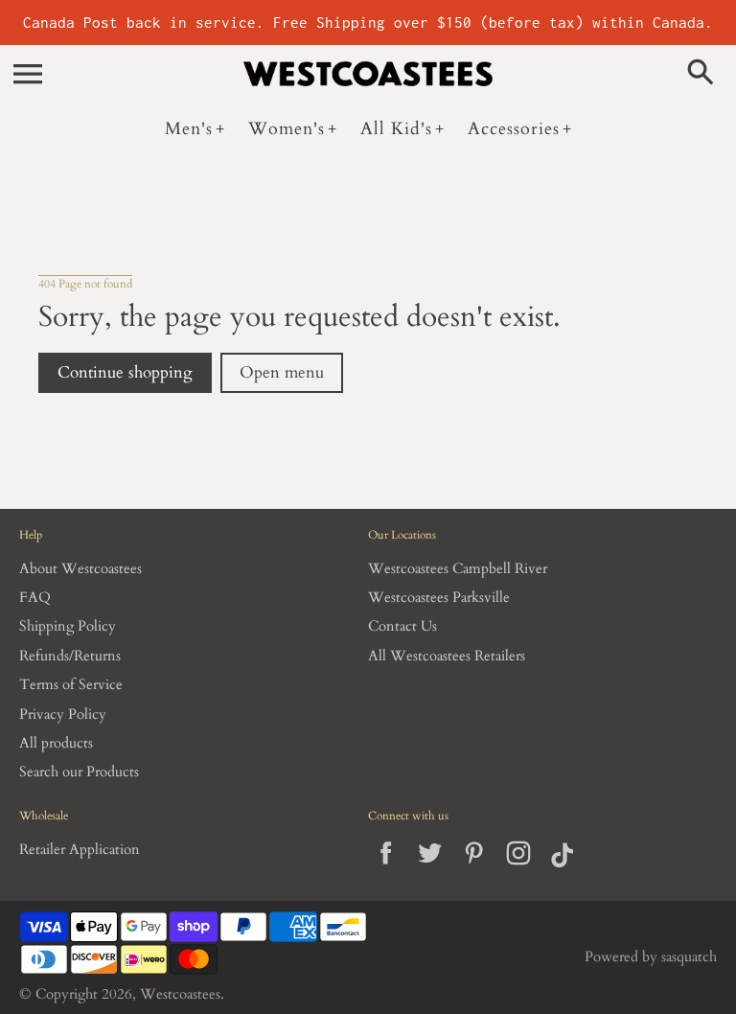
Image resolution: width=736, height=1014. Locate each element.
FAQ (35, 598)
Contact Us (402, 626)
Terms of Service (71, 685)
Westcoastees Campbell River (457, 569)
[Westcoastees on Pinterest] (474, 869)
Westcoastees (180, 994)
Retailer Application (79, 850)
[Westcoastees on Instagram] (518, 869)
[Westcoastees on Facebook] (385, 869)
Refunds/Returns (70, 656)
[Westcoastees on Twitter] (430, 869)
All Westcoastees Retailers (446, 656)
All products (56, 743)
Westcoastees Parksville (439, 598)
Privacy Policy (62, 714)
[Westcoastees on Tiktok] (562, 869)
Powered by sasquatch (651, 957)
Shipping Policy (67, 626)
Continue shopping (125, 372)
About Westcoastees (80, 569)
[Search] (704, 73)
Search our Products (79, 772)
